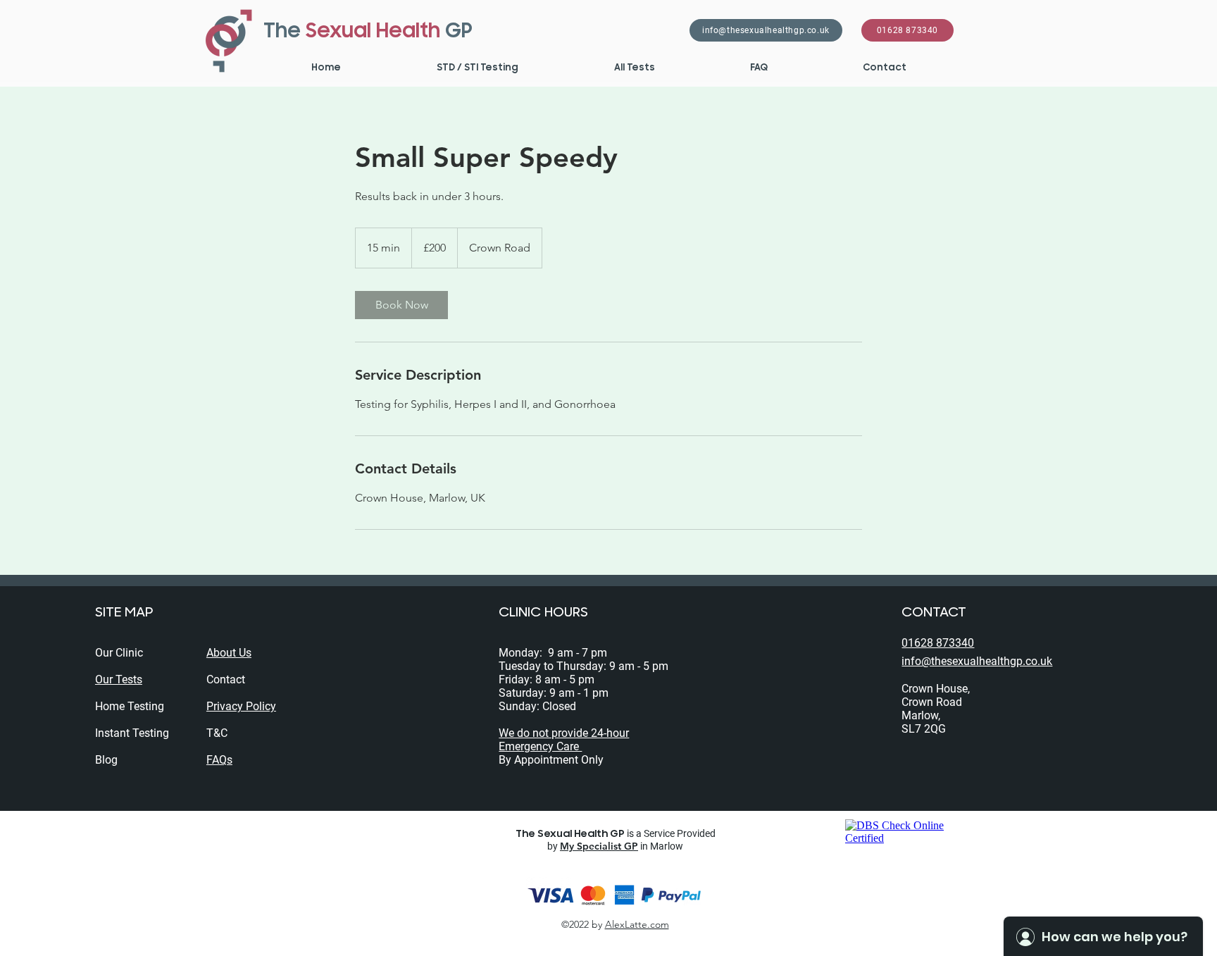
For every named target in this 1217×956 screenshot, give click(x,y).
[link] (401, 305)
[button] (477, 67)
